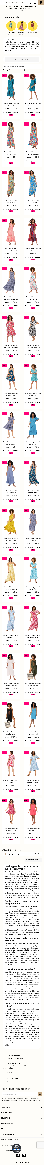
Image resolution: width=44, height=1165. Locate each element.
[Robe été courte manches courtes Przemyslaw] (11, 763)
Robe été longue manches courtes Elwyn (33, 443)
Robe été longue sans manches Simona (11, 540)
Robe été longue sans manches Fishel (11, 491)
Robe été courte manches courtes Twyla (33, 395)
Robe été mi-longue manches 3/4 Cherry (11, 346)
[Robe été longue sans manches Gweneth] (11, 232)
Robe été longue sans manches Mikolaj (11, 201)
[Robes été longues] (22, 26)
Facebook (18, 1155)
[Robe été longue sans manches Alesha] (33, 473)
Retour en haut (33, 859)
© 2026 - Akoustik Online (22, 1162)
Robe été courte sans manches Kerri (33, 733)
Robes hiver (32, 32)
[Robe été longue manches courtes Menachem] (33, 618)
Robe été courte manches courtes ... (11, 781)
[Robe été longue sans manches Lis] (33, 184)
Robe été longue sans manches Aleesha (11, 588)
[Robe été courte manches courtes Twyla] (33, 377)
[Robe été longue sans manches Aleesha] (11, 570)
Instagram (24, 1155)
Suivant (37, 854)
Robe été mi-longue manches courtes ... (33, 781)
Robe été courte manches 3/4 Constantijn (33, 105)
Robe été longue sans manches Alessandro (11, 298)
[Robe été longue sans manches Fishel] (11, 473)
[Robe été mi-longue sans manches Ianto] (33, 667)
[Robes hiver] (32, 26)
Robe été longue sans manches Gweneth (11, 250)
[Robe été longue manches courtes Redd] (33, 570)
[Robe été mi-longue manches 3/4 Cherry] (11, 329)
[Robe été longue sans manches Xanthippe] (33, 135)
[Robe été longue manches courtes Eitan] (11, 618)
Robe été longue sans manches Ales (33, 298)
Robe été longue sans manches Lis (33, 201)
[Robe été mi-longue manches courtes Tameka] (33, 763)
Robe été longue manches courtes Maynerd (11, 684)
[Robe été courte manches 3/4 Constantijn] (33, 87)
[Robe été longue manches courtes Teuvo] (33, 232)
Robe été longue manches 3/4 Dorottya (11, 105)
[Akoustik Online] (15, 2)
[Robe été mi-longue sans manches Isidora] (11, 715)
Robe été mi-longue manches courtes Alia (33, 346)
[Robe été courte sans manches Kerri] (33, 715)
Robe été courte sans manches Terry (11, 395)
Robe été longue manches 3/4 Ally (33, 540)
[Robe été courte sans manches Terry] (11, 377)
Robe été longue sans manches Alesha (33, 491)
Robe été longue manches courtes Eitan (11, 636)
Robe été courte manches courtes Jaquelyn (11, 443)
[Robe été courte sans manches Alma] (11, 812)
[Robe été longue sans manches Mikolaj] (11, 184)
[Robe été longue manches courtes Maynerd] (11, 667)
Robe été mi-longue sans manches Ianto (33, 684)
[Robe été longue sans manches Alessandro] (11, 280)
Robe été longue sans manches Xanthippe (33, 153)
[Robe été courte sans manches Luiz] (33, 812)
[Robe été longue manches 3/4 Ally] (33, 522)
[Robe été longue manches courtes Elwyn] (33, 425)
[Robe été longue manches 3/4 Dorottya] (11, 87)
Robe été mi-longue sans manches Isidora (11, 733)
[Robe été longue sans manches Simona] (11, 522)
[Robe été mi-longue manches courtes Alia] (33, 329)
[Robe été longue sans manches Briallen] (11, 135)
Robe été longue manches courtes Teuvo (33, 250)
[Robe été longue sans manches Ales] (33, 280)
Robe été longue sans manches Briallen (11, 153)
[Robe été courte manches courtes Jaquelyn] (11, 425)
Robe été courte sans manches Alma (11, 829)
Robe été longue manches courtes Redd (33, 588)
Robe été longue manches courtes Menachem (33, 636)
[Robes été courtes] (11, 26)
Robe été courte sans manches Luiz (33, 829)
